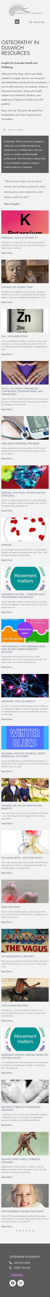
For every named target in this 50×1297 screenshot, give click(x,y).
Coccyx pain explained (14, 1005)
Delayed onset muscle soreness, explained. (21, 1161)
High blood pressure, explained (20, 443)
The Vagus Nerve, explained (17, 956)
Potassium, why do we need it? (19, 238)
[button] (17, 21)
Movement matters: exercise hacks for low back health (24, 1056)
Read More (6, 253)
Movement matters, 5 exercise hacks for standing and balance (23, 596)
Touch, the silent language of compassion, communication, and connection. (22, 391)
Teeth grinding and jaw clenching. (22, 1211)
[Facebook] (12, 1283)
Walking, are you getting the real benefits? (21, 807)
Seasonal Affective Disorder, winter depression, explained (23, 755)
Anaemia (6, 545)
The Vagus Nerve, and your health (22, 858)
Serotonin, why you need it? (18, 701)
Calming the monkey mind (17, 287)
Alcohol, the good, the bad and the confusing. (23, 494)
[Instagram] (20, 1283)
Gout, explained (10, 907)
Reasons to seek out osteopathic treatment (21, 1108)
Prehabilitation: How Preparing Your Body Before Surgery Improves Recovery (23, 649)
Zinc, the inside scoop (14, 336)
